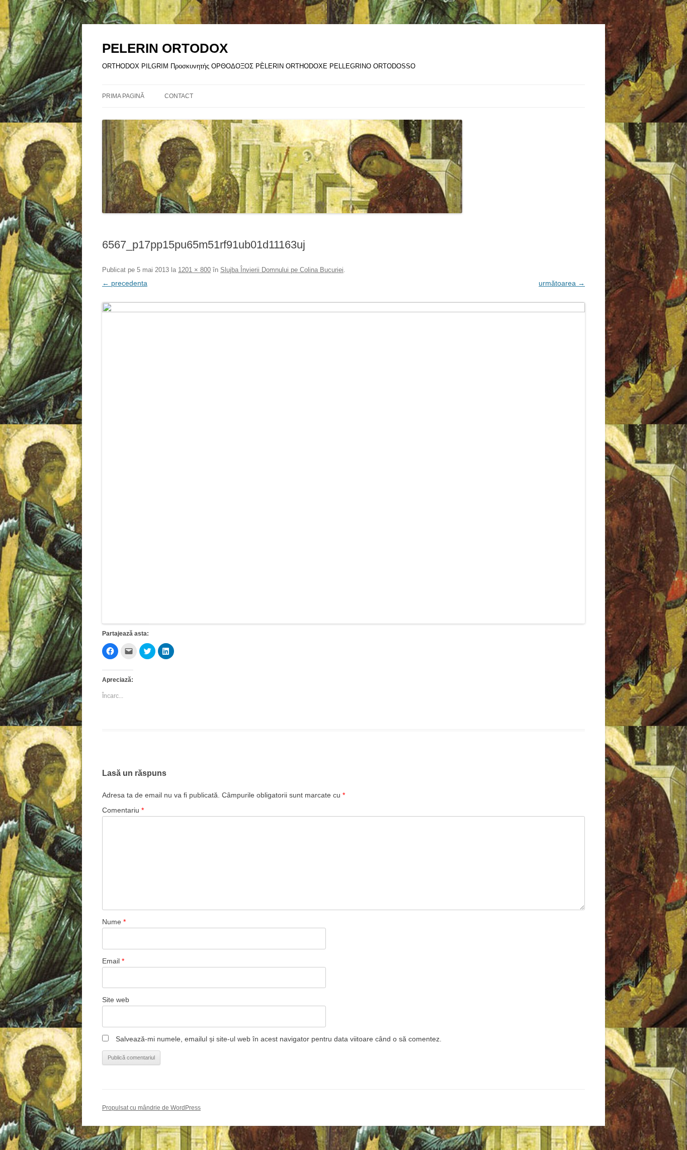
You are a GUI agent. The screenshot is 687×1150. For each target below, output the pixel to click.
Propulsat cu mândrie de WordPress (151, 1107)
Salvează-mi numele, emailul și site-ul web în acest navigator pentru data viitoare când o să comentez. (279, 1039)
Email (113, 961)
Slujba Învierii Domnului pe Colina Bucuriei (281, 270)
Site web (115, 1000)
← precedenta (124, 283)
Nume (114, 922)
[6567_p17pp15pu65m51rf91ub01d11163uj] (343, 463)
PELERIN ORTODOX (165, 48)
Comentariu (123, 810)
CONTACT (178, 96)
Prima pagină (123, 96)
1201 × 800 (194, 270)
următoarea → (562, 283)
